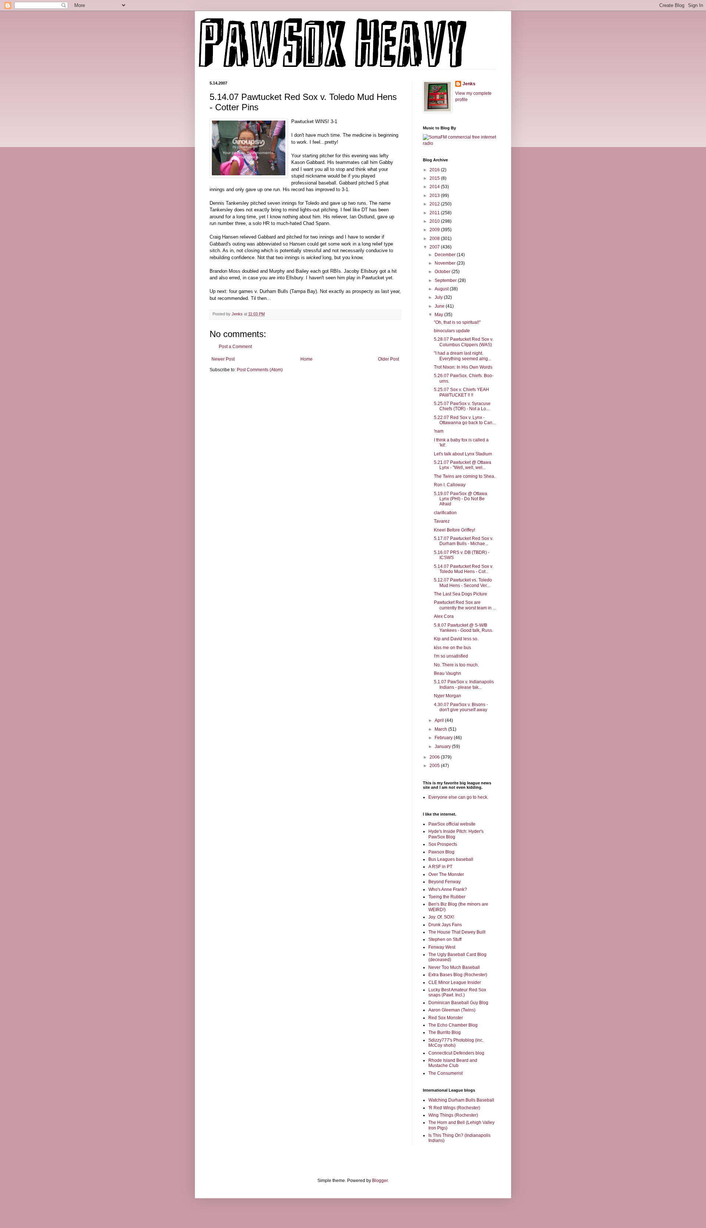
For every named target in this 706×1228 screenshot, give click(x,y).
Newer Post (223, 359)
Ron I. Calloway (450, 484)
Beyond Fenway (444, 881)
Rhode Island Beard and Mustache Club (452, 1063)
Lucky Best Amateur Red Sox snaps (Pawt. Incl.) (457, 992)
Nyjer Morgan (447, 695)
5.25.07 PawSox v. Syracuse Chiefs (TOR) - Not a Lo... (462, 406)
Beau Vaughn (447, 673)
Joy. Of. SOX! (441, 917)
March (441, 729)
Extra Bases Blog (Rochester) (457, 974)
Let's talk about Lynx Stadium (463, 454)
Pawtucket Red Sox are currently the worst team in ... (465, 605)
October (443, 271)
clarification (445, 512)
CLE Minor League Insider (454, 982)
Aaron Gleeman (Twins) (451, 1010)
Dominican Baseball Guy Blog (458, 1002)
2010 (435, 221)
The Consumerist (445, 1073)
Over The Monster (446, 874)
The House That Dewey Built (456, 932)
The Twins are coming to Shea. (464, 476)
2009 (435, 229)
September (446, 280)
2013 (435, 195)
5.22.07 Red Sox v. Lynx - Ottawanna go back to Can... (465, 420)
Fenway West (441, 947)
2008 (435, 238)
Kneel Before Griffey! (454, 530)
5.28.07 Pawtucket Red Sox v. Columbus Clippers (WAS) (463, 342)
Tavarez (442, 521)
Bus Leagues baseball (450, 859)
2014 (435, 186)
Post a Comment (235, 346)
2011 (435, 212)
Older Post (388, 359)
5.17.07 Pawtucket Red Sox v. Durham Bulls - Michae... (463, 541)
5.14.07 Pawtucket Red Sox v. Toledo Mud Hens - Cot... (463, 569)
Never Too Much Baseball (454, 967)
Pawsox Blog (441, 852)
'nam (438, 431)
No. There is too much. (456, 664)
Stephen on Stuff (444, 939)
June (440, 306)
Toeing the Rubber (447, 896)
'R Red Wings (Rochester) (454, 1107)
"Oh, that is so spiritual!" (457, 322)
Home (306, 359)
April (440, 720)
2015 (435, 178)
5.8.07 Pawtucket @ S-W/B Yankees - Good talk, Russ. (463, 628)
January (443, 746)
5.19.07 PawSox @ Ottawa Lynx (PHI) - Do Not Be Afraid (460, 499)
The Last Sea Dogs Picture (460, 594)
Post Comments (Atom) (260, 369)
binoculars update (452, 330)
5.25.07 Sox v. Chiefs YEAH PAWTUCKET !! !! (461, 392)
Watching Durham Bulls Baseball (461, 1100)
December (446, 254)
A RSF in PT (440, 866)
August (442, 288)
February (444, 737)
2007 (435, 247)
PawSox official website (451, 824)
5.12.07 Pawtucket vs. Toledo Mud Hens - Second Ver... (463, 582)
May (439, 314)
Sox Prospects (442, 844)
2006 (435, 757)
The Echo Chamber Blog (453, 1025)
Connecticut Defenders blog (456, 1053)
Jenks (469, 83)
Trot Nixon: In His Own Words (463, 367)
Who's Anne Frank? (447, 889)
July (439, 297)
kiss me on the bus (452, 647)
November (446, 263)
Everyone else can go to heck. (458, 797)
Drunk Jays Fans (445, 924)
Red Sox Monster (445, 1017)
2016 (435, 169)
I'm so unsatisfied (451, 656)
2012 (435, 204)
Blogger (380, 1180)
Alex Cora (444, 616)
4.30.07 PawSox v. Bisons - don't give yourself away (461, 707)
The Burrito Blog (444, 1032)
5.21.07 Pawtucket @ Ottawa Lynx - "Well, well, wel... (462, 465)
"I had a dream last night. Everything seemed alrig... (462, 356)
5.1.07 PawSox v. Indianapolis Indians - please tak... (464, 684)
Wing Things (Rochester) (453, 1115)
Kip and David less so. (456, 638)
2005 (435, 765)
